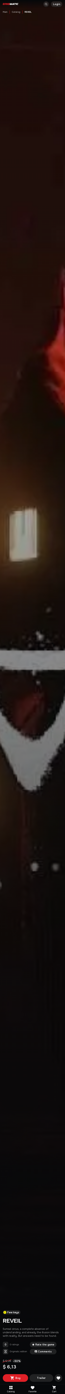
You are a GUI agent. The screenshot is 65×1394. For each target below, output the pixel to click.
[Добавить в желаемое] (58, 1378)
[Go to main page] (10, 4)
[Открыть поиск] (46, 4)
